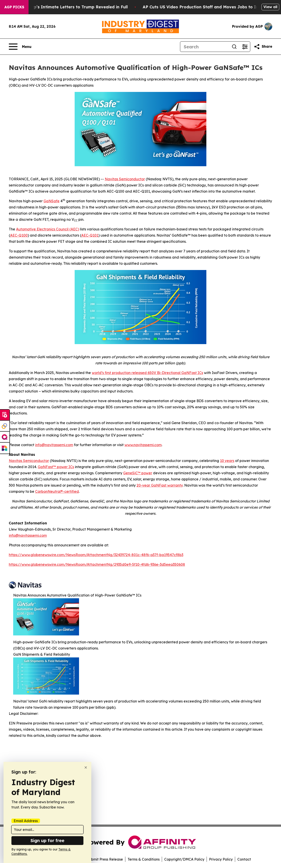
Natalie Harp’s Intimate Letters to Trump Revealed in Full (69, 6)
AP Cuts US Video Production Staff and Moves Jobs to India (204, 6)
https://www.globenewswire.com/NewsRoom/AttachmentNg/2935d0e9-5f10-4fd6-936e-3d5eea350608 (97, 564)
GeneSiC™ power (137, 473)
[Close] (86, 767)
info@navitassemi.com (54, 445)
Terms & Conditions (144, 859)
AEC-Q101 (89, 235)
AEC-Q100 (19, 235)
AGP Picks (14, 7)
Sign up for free (47, 840)
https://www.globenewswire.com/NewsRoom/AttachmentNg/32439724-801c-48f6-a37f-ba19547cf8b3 (96, 555)
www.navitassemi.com (143, 445)
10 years (227, 460)
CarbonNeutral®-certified (57, 491)
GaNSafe (51, 201)
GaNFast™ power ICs (56, 467)
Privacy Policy (221, 859)
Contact (244, 859)
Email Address (26, 821)
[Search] (234, 47)
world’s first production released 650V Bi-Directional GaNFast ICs (147, 372)
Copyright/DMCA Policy (184, 859)
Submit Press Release (105, 859)
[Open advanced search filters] (245, 47)
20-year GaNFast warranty (160, 485)
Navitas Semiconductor (125, 179)
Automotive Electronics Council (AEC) (47, 229)
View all (270, 7)
